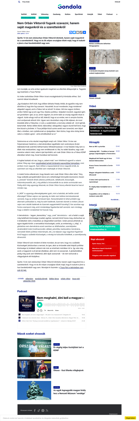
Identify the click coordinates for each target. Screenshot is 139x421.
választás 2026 (29, 281)
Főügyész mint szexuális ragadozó (104, 255)
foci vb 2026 (44, 18)
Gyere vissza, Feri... (99, 243)
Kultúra (67, 14)
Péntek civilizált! (95, 98)
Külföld (33, 14)
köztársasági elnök (29, 18)
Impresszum (113, 414)
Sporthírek (79, 14)
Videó (100, 14)
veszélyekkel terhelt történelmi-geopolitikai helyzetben (58, 163)
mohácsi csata (94, 41)
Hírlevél (117, 2)
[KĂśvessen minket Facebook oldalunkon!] (34, 410)
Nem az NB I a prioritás (97, 146)
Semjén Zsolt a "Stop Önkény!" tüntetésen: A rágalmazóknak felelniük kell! (103, 131)
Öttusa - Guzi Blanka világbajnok (68, 370)
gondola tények (41, 279)
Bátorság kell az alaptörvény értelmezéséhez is (102, 228)
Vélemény (44, 14)
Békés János (54, 279)
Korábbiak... (115, 199)
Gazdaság (56, 14)
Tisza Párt (76, 279)
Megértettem (130, 418)
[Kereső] (19, 2)
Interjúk (90, 14)
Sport (56, 367)
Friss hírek (26, 2)
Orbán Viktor (65, 279)
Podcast (109, 14)
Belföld (24, 14)
